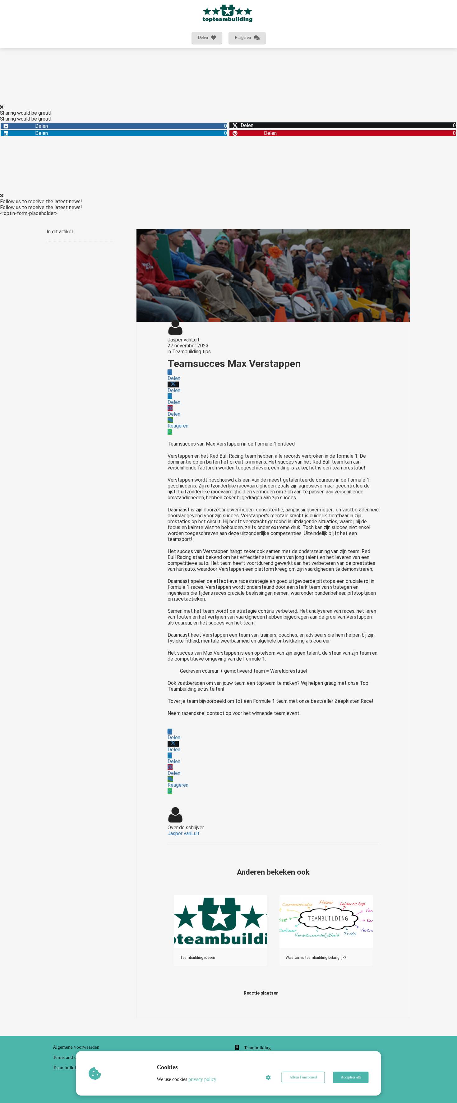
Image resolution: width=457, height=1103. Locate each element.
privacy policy (202, 1079)
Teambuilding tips (191, 352)
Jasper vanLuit (184, 340)
